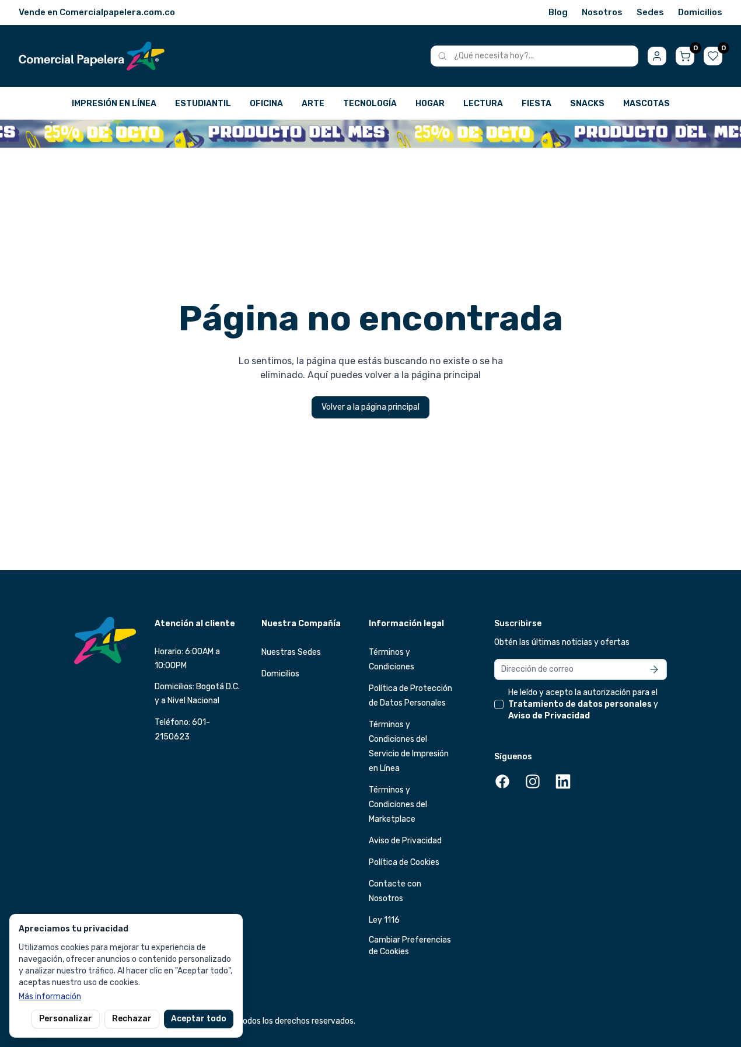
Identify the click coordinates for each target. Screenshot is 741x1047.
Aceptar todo (198, 1019)
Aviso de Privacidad (405, 841)
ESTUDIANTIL (203, 104)
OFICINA (266, 104)
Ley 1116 (384, 920)
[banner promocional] (370, 134)
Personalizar (65, 1019)
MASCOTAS (646, 104)
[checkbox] (499, 704)
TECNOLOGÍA (370, 104)
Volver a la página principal (370, 407)
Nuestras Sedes (291, 652)
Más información (50, 996)
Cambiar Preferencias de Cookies (410, 946)
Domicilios (700, 12)
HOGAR (430, 104)
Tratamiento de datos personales (580, 704)
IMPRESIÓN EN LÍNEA (114, 104)
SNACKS (587, 104)
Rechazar (132, 1019)
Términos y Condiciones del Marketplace (398, 804)
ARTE (313, 104)
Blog (558, 12)
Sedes (650, 12)
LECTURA (483, 104)
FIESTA (536, 104)
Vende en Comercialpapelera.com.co (97, 12)
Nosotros (602, 12)
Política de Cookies (404, 862)
